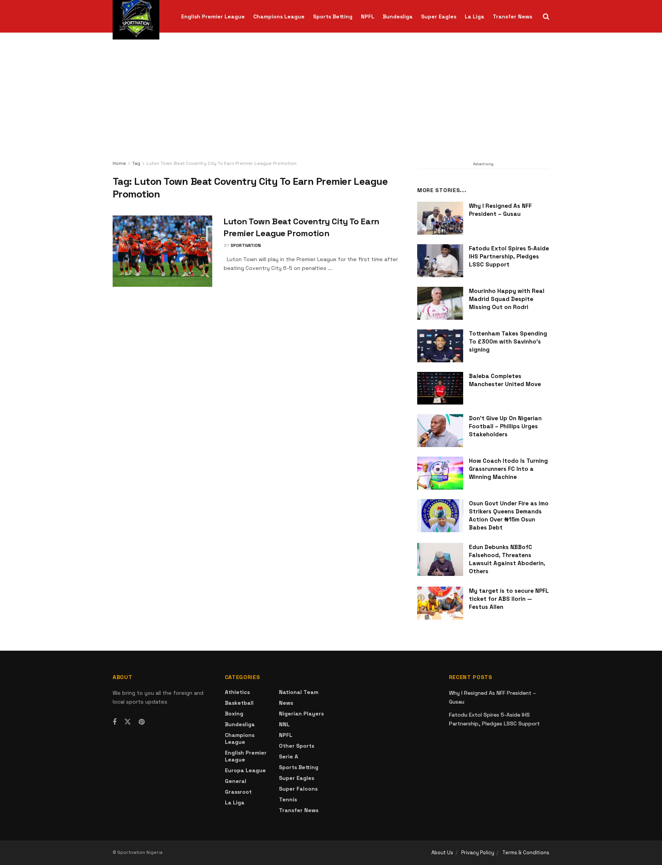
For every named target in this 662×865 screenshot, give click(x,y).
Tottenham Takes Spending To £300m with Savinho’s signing (508, 341)
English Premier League (213, 16)
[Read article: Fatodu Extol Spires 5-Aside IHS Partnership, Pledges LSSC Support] (440, 260)
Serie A (288, 756)
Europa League (245, 770)
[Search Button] (546, 16)
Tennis (288, 799)
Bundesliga (398, 16)
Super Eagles (438, 16)
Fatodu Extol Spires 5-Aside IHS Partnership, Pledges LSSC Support (509, 256)
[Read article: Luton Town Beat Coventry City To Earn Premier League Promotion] (162, 251)
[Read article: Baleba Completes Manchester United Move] (440, 388)
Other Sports (296, 745)
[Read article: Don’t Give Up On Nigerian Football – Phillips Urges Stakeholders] (440, 430)
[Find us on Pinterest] (141, 722)
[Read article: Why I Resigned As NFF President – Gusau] (440, 218)
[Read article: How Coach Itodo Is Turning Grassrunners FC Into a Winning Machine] (440, 473)
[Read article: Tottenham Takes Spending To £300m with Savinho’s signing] (440, 345)
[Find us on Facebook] (114, 722)
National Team (298, 692)
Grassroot (238, 791)
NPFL (367, 16)
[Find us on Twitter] (127, 722)
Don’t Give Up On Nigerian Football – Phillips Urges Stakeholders (505, 426)
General (235, 781)
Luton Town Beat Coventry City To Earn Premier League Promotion (221, 163)
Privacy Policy (477, 852)
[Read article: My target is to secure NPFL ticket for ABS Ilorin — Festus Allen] (440, 603)
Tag (136, 163)
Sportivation (246, 245)
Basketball (239, 702)
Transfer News (512, 16)
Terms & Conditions (525, 852)
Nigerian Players (301, 713)
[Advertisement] (331, 101)
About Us (442, 852)
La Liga (474, 16)
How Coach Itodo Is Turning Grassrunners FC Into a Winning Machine (508, 468)
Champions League (279, 16)
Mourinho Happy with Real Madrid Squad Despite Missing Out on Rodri (506, 299)
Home (119, 163)
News (286, 702)
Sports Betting (332, 16)
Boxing (234, 713)
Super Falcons (298, 788)
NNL (284, 724)
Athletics (237, 692)
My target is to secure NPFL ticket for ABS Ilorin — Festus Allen (509, 598)
